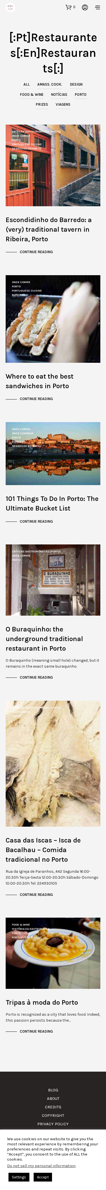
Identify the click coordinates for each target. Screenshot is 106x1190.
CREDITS (53, 1106)
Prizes (42, 104)
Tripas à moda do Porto (42, 1002)
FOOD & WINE (32, 94)
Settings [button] (19, 1177)
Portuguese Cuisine (27, 144)
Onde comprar (23, 433)
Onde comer (21, 136)
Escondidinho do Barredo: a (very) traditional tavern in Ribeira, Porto (49, 229)
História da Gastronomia (30, 929)
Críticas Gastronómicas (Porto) (36, 131)
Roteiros (19, 295)
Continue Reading (36, 252)
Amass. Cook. (49, 84)
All (26, 84)
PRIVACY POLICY (53, 1123)
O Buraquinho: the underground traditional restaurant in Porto (44, 638)
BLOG (53, 1090)
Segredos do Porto (26, 148)
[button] (70, 7)
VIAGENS (63, 104)
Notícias (59, 94)
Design (76, 84)
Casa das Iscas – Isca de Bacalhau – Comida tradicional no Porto (43, 849)
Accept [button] (43, 1177)
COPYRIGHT (53, 1115)
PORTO (80, 94)
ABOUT (53, 1098)
